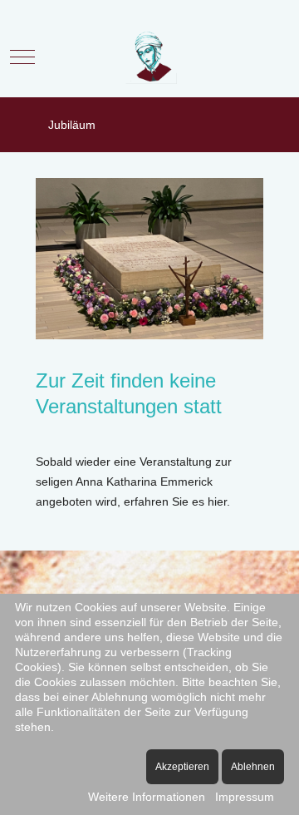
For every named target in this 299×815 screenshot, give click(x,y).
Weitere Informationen (146, 796)
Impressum (244, 796)
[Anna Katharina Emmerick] (150, 57)
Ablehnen (253, 767)
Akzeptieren (182, 767)
